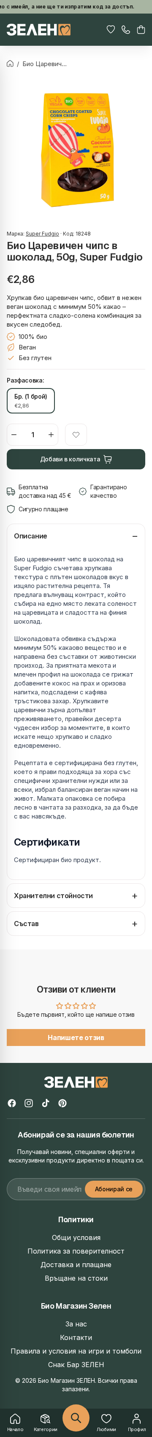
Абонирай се (114, 1189)
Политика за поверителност (76, 1251)
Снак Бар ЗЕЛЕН (76, 1364)
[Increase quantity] (51, 434)
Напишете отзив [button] (76, 1037)
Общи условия (76, 1237)
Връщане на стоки (76, 1278)
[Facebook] (12, 1103)
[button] (141, 29)
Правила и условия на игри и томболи (76, 1351)
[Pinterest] (62, 1103)
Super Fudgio (42, 233)
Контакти (76, 1337)
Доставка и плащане (76, 1264)
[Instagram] (29, 1103)
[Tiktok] (46, 1103)
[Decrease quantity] (14, 434)
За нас (76, 1324)
